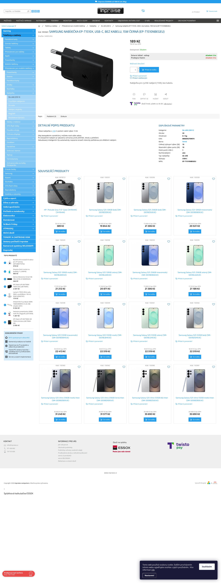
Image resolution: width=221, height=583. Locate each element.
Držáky (9, 85)
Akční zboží (8, 232)
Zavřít (142, 90)
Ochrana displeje (13, 134)
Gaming (7, 31)
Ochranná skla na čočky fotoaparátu (16, 164)
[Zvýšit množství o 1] (138, 68)
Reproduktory (12, 138)
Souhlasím (207, 566)
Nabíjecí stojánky (15, 109)
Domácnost (9, 220)
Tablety (8, 47)
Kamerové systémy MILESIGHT (18, 245)
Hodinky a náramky (13, 194)
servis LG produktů (64, 456)
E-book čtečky (10, 169)
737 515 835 (11, 452)
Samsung (8, 173)
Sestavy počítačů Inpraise (15, 241)
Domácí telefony (11, 43)
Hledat (28, 11)
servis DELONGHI (64, 458)
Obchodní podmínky (65, 447)
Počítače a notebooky (13, 211)
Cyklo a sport (9, 198)
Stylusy (9, 155)
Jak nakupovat (63, 445)
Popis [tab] (40, 116)
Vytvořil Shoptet (200, 483)
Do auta (11, 105)
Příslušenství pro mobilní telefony (18, 68)
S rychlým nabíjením (16, 101)
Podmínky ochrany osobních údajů (70, 450)
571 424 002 (11, 448)
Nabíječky (11, 93)
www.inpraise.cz (110, 473)
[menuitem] (8, 20)
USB (53, 131)
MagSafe (11, 113)
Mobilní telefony (11, 64)
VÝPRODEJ (8, 228)
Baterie (9, 76)
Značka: (45, 36)
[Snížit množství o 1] (138, 71)
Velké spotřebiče (11, 207)
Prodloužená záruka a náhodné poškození (72, 453)
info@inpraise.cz (12, 445)
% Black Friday (10, 224)
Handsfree (11, 146)
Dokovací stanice (13, 150)
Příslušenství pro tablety (14, 52)
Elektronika (9, 215)
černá (184, 141)
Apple (7, 56)
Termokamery (12, 159)
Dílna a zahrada (10, 202)
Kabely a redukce (13, 122)
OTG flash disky (13, 126)
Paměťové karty (11, 39)
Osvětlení (10, 142)
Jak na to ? (168, 104)
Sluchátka (10, 89)
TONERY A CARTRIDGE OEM (16, 237)
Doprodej (8, 250)
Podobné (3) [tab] (51, 116)
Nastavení (149, 575)
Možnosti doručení (137, 64)
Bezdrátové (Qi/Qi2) (16, 117)
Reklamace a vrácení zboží (67, 461)
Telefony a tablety (12, 35)
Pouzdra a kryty (13, 130)
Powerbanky (10, 60)
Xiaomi (8, 177)
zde (153, 570)
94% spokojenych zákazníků (19, 337)
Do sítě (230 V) (14, 97)
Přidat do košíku (150, 70)
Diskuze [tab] (64, 116)
